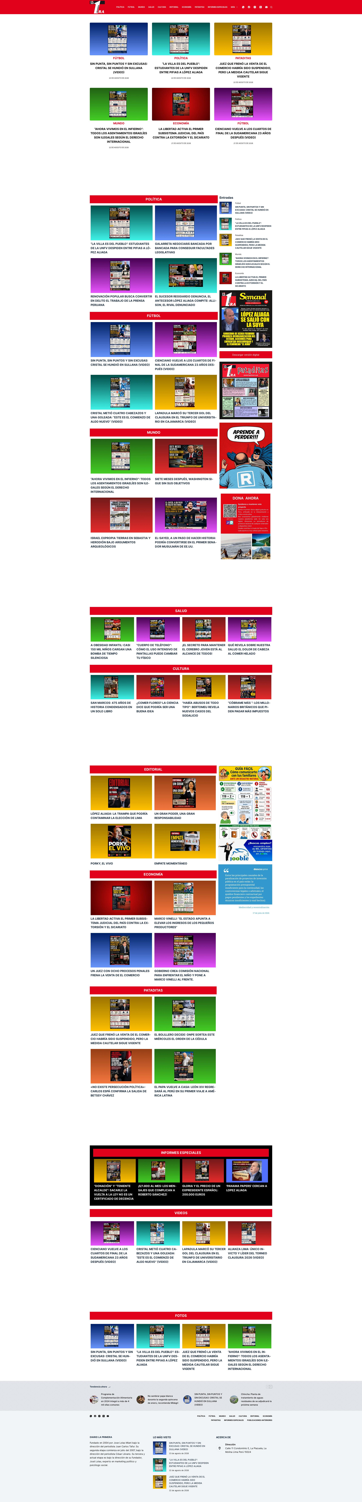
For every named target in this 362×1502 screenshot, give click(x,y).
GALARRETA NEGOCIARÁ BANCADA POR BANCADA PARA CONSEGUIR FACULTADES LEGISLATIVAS (184, 248)
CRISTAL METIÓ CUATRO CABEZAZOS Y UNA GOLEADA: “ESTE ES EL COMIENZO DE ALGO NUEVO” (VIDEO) (120, 417)
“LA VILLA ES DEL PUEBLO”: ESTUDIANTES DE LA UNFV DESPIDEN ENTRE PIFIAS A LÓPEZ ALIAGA (181, 68)
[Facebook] (249, 7)
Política (120, 7)
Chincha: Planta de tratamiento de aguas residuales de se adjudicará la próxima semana (256, 1399)
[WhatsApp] (243, 7)
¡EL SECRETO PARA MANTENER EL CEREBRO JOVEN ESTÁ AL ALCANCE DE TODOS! (203, 649)
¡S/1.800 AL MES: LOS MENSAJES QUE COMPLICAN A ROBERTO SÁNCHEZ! (157, 1190)
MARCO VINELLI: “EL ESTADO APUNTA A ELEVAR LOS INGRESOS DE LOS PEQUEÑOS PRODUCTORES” (184, 923)
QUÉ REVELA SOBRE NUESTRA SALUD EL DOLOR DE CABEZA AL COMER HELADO (249, 649)
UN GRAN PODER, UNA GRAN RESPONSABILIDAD (174, 816)
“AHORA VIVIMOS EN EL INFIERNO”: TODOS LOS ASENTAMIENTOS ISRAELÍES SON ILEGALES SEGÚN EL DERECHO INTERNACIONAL (121, 485)
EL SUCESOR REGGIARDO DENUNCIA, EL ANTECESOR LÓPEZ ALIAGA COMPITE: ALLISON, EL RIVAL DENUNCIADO (185, 301)
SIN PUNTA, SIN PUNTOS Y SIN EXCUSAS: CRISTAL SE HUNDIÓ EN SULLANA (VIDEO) (118, 68)
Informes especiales (217, 7)
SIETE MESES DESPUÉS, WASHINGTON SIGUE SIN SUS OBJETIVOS (184, 481)
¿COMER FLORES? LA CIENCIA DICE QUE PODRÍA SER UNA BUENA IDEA (157, 707)
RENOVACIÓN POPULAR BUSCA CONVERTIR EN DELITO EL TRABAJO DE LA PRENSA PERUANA (121, 301)
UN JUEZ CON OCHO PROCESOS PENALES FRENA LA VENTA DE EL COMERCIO (120, 973)
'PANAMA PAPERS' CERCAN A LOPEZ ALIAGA (246, 1188)
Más (233, 7)
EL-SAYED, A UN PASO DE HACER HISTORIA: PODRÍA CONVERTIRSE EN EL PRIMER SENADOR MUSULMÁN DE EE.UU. (185, 542)
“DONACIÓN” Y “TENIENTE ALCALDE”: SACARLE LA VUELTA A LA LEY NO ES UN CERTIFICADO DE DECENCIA (114, 1192)
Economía (186, 7)
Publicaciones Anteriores (259, 1420)
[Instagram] (255, 7)
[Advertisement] (181, 172)
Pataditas (199, 7)
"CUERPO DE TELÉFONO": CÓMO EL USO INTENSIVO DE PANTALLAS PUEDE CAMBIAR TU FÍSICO (156, 651)
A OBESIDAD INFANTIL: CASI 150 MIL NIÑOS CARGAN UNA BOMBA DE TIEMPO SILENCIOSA (111, 651)
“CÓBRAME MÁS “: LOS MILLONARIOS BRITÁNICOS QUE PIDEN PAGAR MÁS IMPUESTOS (249, 707)
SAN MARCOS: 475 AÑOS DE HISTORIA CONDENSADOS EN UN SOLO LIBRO (111, 707)
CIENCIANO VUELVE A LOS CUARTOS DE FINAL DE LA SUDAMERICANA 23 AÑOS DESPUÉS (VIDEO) (243, 133)
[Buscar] (271, 7)
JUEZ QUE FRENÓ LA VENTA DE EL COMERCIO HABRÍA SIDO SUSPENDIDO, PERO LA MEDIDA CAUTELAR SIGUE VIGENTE (121, 1039)
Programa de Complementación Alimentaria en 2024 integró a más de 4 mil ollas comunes (116, 1399)
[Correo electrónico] (266, 7)
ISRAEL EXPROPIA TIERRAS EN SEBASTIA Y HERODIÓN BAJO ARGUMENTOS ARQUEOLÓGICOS (120, 542)
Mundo (141, 7)
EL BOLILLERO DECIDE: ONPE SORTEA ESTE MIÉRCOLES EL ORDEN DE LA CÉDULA (184, 1037)
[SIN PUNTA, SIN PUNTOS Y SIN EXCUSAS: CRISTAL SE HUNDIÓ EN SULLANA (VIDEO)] (119, 39)
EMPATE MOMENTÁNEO (170, 863)
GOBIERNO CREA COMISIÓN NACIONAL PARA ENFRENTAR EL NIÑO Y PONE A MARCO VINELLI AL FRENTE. (181, 975)
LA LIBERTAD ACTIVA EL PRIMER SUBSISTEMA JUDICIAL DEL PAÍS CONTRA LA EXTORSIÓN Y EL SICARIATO (181, 133)
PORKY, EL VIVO (102, 863)
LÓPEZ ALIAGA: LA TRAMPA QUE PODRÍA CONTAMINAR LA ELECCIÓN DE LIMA (119, 816)
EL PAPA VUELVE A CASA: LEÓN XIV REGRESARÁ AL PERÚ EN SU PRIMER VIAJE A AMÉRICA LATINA (185, 1091)
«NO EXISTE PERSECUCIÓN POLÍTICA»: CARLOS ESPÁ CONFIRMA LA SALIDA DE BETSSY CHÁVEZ (118, 1091)
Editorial (174, 7)
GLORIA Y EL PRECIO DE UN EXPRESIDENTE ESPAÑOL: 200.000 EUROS (201, 1190)
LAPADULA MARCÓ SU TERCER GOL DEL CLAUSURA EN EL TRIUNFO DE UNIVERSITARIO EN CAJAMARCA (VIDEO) (185, 417)
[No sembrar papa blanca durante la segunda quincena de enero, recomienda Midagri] (140, 1399)
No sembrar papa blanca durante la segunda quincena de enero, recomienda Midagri (163, 1399)
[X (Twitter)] (260, 7)
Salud (151, 7)
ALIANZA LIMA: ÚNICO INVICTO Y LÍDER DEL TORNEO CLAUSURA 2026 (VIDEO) (247, 1253)
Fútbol (131, 7)
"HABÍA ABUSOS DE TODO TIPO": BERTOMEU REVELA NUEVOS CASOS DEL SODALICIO (200, 709)
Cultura (162, 7)
